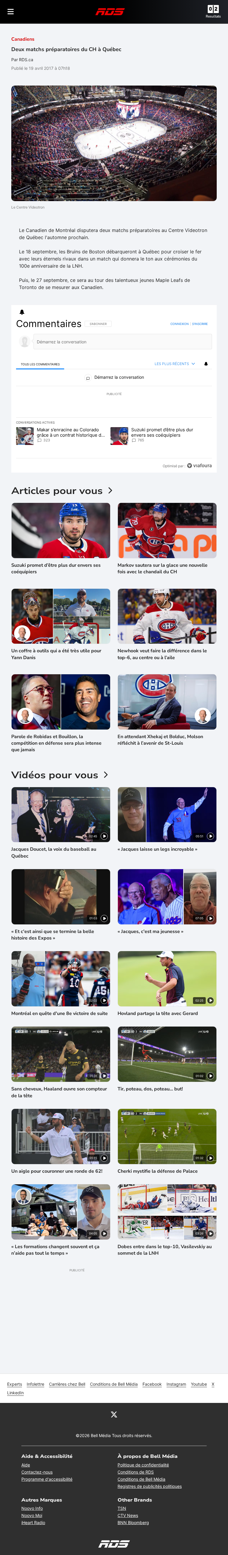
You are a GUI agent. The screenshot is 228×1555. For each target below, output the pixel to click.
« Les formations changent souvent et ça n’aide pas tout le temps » (55, 1249)
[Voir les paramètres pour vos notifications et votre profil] (22, 312)
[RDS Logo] (110, 11)
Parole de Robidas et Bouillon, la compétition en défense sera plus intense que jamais (56, 743)
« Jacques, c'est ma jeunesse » (150, 931)
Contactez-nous (37, 1472)
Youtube (199, 1384)
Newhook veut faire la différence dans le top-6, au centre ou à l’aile (162, 654)
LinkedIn (15, 1392)
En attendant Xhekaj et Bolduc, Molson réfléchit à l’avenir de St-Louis (160, 739)
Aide (25, 1464)
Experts (14, 1384)
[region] (114, 394)
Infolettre (35, 1384)
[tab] (40, 364)
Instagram (176, 1384)
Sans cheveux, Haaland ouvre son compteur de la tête (59, 1092)
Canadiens (22, 39)
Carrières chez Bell (67, 1384)
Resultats (213, 16)
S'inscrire (200, 324)
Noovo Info (32, 1508)
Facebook (152, 1384)
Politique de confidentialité (143, 1464)
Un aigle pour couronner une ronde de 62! (56, 1171)
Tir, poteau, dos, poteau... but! (150, 1089)
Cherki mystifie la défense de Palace (158, 1171)
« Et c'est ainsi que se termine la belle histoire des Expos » (52, 934)
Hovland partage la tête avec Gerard (158, 1013)
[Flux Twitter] (114, 1414)
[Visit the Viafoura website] (199, 465)
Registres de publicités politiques (150, 1486)
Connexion (179, 324)
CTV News (128, 1515)
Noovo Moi (31, 1515)
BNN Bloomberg (133, 1522)
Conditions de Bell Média (114, 1384)
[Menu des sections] (11, 12)
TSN (122, 1508)
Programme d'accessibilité (46, 1479)
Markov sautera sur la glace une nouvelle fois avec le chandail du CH (163, 568)
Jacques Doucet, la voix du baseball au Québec (53, 852)
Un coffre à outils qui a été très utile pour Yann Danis (56, 654)
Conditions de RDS (136, 1472)
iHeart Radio (33, 1522)
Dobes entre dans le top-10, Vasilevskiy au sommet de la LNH (165, 1249)
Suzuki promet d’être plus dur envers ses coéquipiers (56, 568)
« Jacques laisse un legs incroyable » (157, 849)
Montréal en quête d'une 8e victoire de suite (59, 1013)
